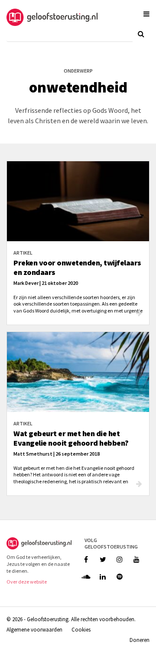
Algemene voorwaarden (34, 629)
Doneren (140, 639)
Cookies (81, 629)
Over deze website (26, 581)
